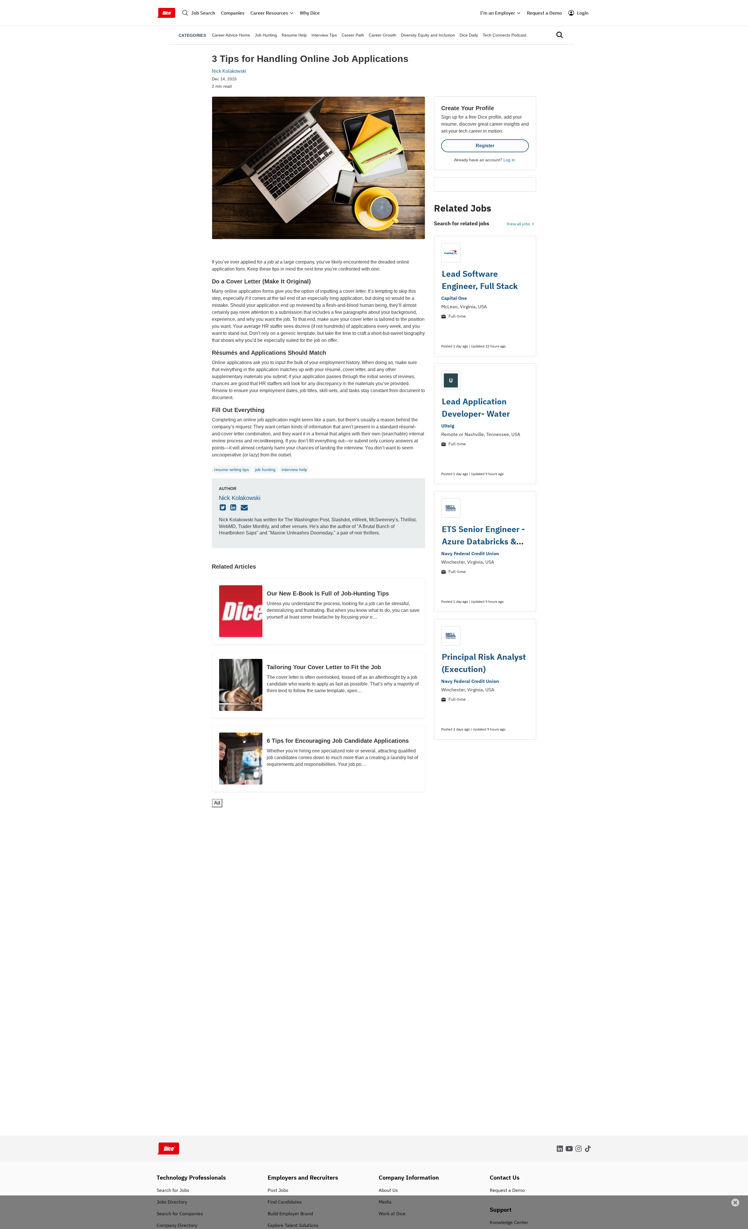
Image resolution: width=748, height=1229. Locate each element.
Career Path (353, 35)
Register (485, 145)
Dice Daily (469, 35)
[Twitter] (223, 508)
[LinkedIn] (234, 508)
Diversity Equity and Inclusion (428, 35)
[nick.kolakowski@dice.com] (245, 508)
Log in (509, 159)
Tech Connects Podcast (504, 35)
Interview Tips (324, 35)
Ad (734, 1225)
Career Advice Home (231, 35)
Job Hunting (266, 35)
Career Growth (382, 35)
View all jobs (519, 223)
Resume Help (294, 35)
